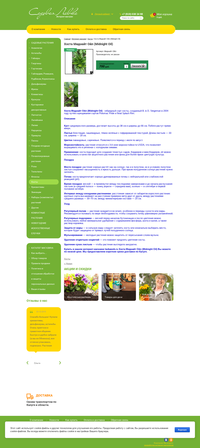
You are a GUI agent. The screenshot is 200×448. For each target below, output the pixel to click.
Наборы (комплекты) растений (42, 200)
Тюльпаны (36, 171)
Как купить (73, 29)
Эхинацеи (36, 192)
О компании (38, 29)
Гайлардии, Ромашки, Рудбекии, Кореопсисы (43, 76)
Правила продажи (40, 263)
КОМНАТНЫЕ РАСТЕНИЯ (38, 215)
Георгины (36, 63)
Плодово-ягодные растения (40, 148)
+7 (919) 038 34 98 (132, 14)
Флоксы (35, 176)
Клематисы (37, 94)
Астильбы (36, 53)
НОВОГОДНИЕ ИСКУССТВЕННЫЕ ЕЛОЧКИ (40, 228)
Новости (56, 29)
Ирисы (34, 89)
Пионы (34, 140)
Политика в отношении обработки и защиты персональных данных (43, 276)
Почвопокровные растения (40, 158)
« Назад (68, 263)
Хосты (67, 259)
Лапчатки (36, 115)
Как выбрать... (39, 253)
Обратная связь (121, 29)
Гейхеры (35, 58)
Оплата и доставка (96, 29)
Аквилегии (36, 48)
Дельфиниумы (38, 84)
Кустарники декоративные (38, 107)
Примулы (36, 135)
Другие (35, 207)
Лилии (34, 125)
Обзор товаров (39, 258)
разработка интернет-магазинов (158, 445)
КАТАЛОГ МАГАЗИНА (42, 248)
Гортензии (36, 68)
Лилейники (37, 120)
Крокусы (35, 99)
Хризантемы (37, 187)
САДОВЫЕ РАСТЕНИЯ (42, 43)
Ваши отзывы (38, 289)
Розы (34, 166)
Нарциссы (36, 130)
